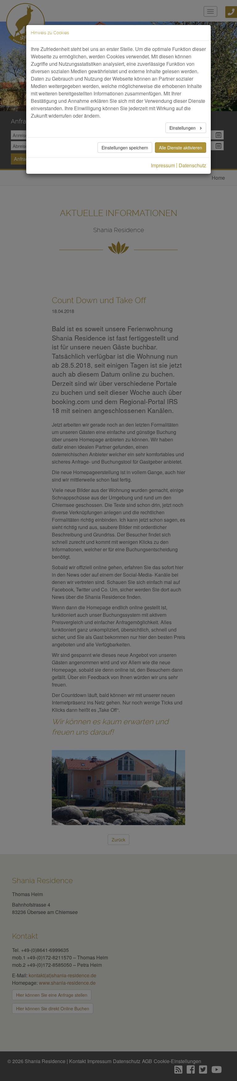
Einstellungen (183, 128)
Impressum (163, 165)
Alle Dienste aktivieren (180, 147)
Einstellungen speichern (125, 147)
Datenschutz (192, 165)
